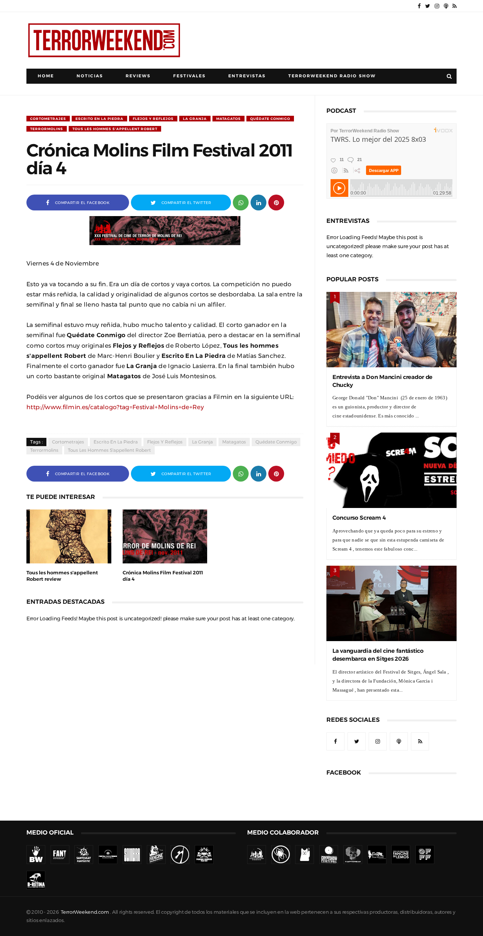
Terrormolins (46, 128)
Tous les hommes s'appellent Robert (114, 128)
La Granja (195, 118)
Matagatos (228, 118)
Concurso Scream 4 (359, 517)
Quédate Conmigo (270, 118)
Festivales (189, 76)
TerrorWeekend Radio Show (332, 76)
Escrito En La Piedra (99, 118)
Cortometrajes (48, 118)
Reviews (138, 76)
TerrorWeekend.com (85, 912)
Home (46, 76)
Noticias (90, 76)
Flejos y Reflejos (153, 118)
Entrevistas (247, 76)
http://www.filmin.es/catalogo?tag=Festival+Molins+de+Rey (115, 407)
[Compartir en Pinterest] (276, 202)
